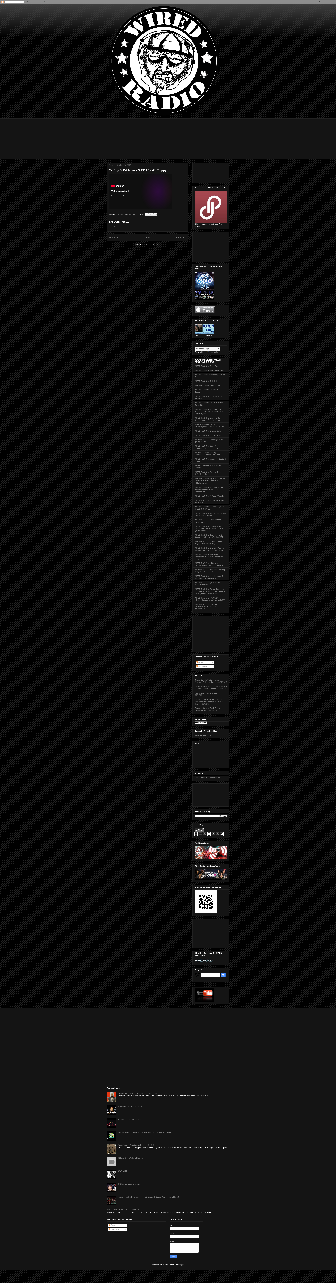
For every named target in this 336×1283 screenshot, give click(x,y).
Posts (200, 662)
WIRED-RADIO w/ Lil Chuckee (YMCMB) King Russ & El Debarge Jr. (210, 564)
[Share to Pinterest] (156, 214)
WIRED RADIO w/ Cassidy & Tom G (209, 435)
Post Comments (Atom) (153, 244)
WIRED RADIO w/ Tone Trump (207, 385)
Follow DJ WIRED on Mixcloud (207, 778)
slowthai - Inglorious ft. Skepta (129, 1119)
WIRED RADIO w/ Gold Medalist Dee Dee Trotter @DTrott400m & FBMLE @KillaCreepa (210, 528)
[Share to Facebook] (153, 214)
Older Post (181, 238)
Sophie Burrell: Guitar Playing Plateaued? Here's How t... (207, 681)
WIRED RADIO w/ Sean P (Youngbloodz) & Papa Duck (206, 447)
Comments (202, 666)
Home (148, 238)
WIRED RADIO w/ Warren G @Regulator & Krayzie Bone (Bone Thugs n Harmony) (209, 556)
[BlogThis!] (148, 214)
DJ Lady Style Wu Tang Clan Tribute (131, 1158)
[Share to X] (151, 214)
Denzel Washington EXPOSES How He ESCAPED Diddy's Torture (211, 687)
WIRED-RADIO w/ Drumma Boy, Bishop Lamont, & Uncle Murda (208, 419)
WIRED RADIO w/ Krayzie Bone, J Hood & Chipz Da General (209, 577)
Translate (214, 352)
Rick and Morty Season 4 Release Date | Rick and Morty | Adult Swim (144, 1132)
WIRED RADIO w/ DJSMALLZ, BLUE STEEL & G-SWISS (210, 508)
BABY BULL (122, 1171)
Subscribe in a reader (203, 735)
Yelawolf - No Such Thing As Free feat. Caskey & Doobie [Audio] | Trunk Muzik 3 (148, 1197)
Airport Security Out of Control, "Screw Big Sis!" (136, 1145)
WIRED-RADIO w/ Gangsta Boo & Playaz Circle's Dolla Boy (208, 542)
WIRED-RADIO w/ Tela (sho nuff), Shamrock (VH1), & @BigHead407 (209, 536)
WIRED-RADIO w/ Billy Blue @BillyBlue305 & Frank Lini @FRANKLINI (206, 606)
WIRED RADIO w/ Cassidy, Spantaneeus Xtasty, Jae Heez (207, 453)
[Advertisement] (168, 136)
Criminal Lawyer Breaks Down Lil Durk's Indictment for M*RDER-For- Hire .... (209, 701)
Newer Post (114, 238)
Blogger (181, 1265)
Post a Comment (118, 226)
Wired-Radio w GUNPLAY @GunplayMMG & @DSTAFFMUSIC (210, 425)
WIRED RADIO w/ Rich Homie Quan (209, 370)
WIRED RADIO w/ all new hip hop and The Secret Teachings (210, 514)
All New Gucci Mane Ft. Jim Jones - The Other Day (137, 1093)
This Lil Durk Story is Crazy (206, 693)
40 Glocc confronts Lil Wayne (129, 1184)
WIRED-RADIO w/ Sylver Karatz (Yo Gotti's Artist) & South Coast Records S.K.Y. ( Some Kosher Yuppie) (210, 591)
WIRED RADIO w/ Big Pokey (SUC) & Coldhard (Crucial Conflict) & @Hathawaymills (210, 480)
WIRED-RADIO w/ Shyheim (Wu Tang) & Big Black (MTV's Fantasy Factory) (210, 549)
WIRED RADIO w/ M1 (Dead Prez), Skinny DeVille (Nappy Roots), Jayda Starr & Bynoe (210, 411)
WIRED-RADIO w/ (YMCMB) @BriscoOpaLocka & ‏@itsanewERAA (210, 599)
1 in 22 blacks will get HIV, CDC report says (123, 1210)
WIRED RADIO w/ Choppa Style (208, 431)
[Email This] (146, 214)
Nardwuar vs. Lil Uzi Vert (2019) (130, 1106)
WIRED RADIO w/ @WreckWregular (209, 496)
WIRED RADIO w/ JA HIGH (206, 381)
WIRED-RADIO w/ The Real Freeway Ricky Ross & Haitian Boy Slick (210, 571)
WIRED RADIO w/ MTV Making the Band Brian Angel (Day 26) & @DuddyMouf (209, 489)
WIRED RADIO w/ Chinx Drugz (207, 366)
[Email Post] (141, 214)
